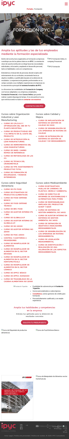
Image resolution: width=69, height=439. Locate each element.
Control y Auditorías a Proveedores (15, 239)
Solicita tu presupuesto (34, 322)
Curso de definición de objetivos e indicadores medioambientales (50, 225)
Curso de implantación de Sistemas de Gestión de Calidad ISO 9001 (51, 122)
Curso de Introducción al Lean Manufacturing (17, 140)
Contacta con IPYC (34, 106)
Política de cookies (38, 436)
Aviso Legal (8, 436)
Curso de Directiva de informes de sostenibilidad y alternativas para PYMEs (52, 196)
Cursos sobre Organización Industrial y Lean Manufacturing (15, 116)
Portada (30, 9)
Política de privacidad (22, 436)
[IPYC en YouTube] (26, 426)
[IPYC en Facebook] (21, 429)
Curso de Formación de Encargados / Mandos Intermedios (15, 174)
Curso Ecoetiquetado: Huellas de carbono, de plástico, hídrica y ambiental (52, 188)
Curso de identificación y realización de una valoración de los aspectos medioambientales (52, 248)
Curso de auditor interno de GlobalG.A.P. (18, 221)
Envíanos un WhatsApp (57, 427)
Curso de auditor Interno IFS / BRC (18, 213)
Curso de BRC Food (13, 209)
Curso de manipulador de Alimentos (16, 244)
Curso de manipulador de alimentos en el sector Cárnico (16, 267)
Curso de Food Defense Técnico (15, 204)
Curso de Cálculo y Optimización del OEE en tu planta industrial (17, 125)
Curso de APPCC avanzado (16, 276)
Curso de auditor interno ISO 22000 (18, 230)
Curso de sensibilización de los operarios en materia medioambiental (52, 233)
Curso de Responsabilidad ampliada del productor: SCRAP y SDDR (51, 204)
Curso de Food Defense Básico (15, 198)
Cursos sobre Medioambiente (51, 182)
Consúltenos (37, 294)
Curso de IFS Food (13, 189)
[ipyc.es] (8, 3)
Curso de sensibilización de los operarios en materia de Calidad (52, 130)
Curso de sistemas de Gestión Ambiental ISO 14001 (52, 211)
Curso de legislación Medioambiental (48, 240)
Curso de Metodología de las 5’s (18, 156)
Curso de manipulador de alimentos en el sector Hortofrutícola (16, 259)
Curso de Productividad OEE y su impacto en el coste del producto (18, 133)
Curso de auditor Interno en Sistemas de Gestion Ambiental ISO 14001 (52, 217)
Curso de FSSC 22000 (14, 234)
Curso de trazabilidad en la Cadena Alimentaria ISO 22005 (18, 280)
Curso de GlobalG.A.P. (14, 217)
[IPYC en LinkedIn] (21, 426)
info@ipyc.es (42, 426)
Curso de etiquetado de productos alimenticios (16, 193)
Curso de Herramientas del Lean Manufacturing (17, 145)
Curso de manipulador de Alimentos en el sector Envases (16, 251)
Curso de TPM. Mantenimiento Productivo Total (18, 167)
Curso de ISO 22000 (13, 226)
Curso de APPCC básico (15, 272)
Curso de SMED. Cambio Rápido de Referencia (15, 151)
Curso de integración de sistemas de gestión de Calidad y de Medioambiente (52, 138)
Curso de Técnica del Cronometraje (14, 162)
